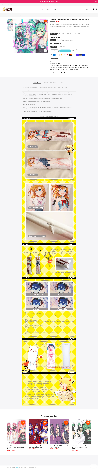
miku (61, 69)
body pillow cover (57, 67)
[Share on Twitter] (53, 72)
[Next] (45, 36)
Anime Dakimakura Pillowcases (63, 65)
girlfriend (80, 67)
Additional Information (50, 82)
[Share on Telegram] (61, 72)
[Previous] (16, 36)
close (3, 1)
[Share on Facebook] (50, 72)
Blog (55, 9)
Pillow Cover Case (73, 69)
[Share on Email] (64, 72)
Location (95, 4)
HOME (43, 9)
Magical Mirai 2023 (54, 69)
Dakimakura (81, 65)
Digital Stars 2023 (73, 67)
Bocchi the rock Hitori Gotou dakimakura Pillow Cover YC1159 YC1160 (15, 447)
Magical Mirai (86, 67)
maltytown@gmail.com (9, 4)
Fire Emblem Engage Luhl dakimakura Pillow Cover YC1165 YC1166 (38, 446)
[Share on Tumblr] (59, 72)
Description (37, 82)
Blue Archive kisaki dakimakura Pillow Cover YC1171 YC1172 (59, 446)
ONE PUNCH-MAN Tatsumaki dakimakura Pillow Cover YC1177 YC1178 (80, 447)
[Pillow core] (49, 356)
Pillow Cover (66, 69)
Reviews (62, 82)
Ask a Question (54, 58)
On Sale (86, 65)
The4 (36, 467)
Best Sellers (75, 65)
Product (49, 9)
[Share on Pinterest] (56, 72)
